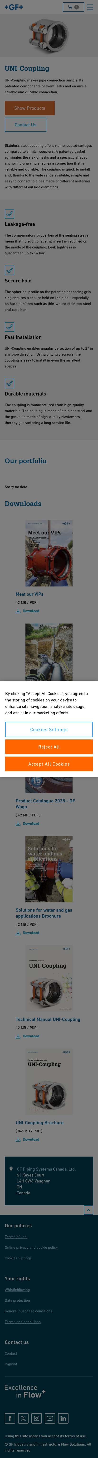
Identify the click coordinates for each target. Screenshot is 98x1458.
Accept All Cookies (49, 764)
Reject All (49, 746)
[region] (49, 729)
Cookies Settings (49, 729)
